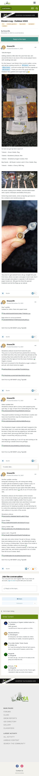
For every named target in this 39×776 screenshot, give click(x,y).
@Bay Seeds (6, 67)
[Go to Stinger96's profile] (5, 654)
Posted (15, 48)
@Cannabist (6, 69)
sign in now (11, 580)
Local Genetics (19, 33)
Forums (7, 712)
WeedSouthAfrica (13, 632)
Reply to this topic (19, 39)
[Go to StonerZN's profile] (4, 47)
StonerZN (6, 31)
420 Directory (10, 722)
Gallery (7, 725)
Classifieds (9, 728)
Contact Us (19, 770)
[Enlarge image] (16, 313)
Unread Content (11, 740)
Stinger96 (11, 653)
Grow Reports (10, 718)
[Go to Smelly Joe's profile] (5, 644)
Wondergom (14, 634)
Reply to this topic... (11, 588)
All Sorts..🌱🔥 (12, 666)
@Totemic (25, 65)
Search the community (14, 744)
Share (20, 599)
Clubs (6, 715)
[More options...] (35, 47)
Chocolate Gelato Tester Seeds (18, 643)
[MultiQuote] (3, 293)
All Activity (9, 737)
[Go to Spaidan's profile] (5, 623)
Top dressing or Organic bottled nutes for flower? (21, 622)
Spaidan (12, 624)
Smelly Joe (13, 645)
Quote (8, 293)
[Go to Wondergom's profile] (5, 633)
